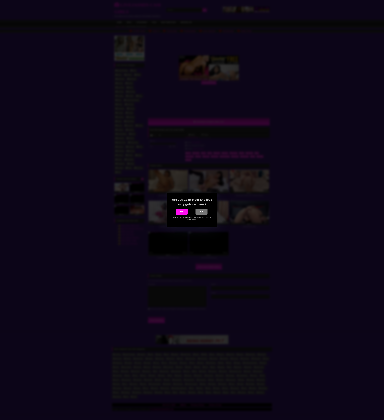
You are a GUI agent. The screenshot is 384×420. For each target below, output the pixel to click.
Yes (181, 212)
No (201, 212)
